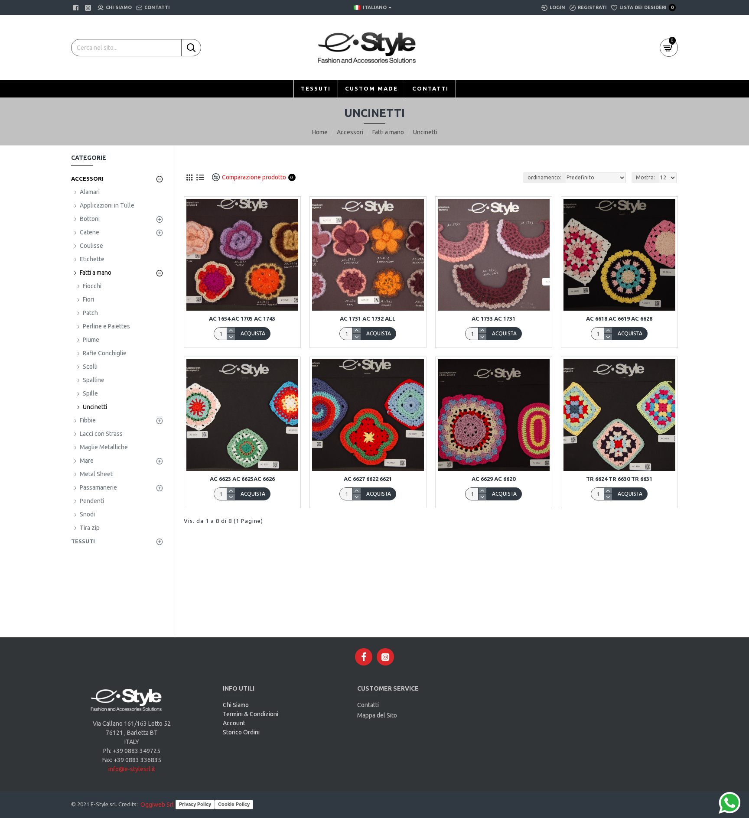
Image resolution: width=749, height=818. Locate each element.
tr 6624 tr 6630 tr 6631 (619, 479)
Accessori (350, 132)
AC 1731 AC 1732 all (368, 318)
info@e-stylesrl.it (131, 769)
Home (320, 132)
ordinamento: (544, 177)
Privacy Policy (195, 804)
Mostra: (645, 177)
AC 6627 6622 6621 (368, 479)
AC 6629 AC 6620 (493, 479)
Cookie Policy (234, 804)
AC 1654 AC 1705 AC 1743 (242, 318)
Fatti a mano (388, 132)
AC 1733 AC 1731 (493, 318)
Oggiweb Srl (157, 804)
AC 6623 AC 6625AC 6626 (242, 479)
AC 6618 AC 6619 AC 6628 (619, 318)
